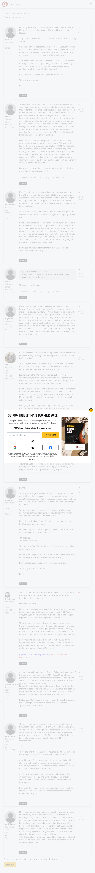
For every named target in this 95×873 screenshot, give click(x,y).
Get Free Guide (50, 435)
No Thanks (32, 459)
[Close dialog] (91, 410)
